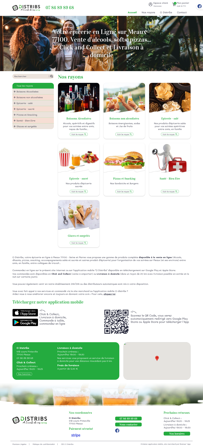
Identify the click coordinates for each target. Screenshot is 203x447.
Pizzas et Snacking (27, 114)
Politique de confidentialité (44, 444)
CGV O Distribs (67, 444)
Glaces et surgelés (27, 126)
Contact (182, 12)
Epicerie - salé (25, 103)
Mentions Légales (19, 444)
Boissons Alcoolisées (27, 91)
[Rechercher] (51, 76)
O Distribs (166, 12)
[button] (157, 358)
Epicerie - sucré (25, 108)
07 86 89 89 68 (60, 7)
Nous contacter (128, 424)
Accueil (132, 12)
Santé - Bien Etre (26, 120)
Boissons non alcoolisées (30, 97)
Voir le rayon (77, 134)
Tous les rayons (25, 85)
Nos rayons (148, 12)
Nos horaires (24, 374)
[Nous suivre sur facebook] (199, 6)
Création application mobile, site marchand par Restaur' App (166, 444)
